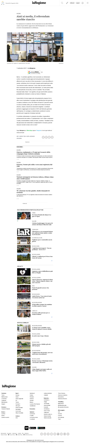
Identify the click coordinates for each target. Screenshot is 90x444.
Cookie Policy (20, 434)
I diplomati (46, 412)
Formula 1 (18, 404)
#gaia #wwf (61, 403)
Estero (3, 412)
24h (59, 412)
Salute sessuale (47, 417)
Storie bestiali (47, 405)
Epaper (77, 3)
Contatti (19, 433)
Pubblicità (26, 433)
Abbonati (72, 3)
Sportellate (18, 409)
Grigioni (3, 404)
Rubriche (46, 398)
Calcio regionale (19, 398)
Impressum (14, 433)
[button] (41, 434)
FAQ (23, 433)
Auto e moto (47, 410)
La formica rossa (34, 417)
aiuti (18, 136)
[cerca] (62, 3)
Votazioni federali (5, 409)
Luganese (3, 400)
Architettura (46, 409)
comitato (21, 136)
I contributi (32, 419)
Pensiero (32, 397)
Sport (17, 393)
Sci (16, 400)
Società (31, 400)
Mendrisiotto (4, 402)
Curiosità (46, 407)
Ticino (2, 395)
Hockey (17, 395)
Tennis (17, 402)
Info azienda (61, 417)
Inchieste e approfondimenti (48, 400)
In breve (60, 415)
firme (25, 136)
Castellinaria (32, 405)
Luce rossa (18, 411)
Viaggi (45, 401)
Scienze (32, 398)
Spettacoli (32, 393)
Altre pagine (61, 410)
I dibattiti (46, 395)
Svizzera (3, 407)
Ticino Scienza (61, 393)
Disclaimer (9, 433)
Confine (3, 413)
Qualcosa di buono (62, 398)
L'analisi (31, 415)
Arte (17, 417)
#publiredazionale (62, 405)
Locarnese (4, 398)
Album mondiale (19, 413)
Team (59, 419)
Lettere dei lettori (48, 393)
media (27, 136)
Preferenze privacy (28, 434)
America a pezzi (5, 417)
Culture (18, 416)
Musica (31, 402)
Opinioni (32, 412)
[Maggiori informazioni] (42, 72)
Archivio (60, 413)
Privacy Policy (12, 434)
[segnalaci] (67, 3)
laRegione (32, 68)
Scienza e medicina (62, 395)
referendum (19, 138)
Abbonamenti (3, 433)
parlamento (32, 136)
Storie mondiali (19, 407)
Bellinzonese (4, 397)
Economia (32, 409)
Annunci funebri (4, 434)
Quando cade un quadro (48, 414)
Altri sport (18, 405)
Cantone (3, 393)
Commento (32, 413)
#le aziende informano (63, 407)
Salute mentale (47, 416)
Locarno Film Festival (35, 404)
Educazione (61, 397)
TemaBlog (61, 401)
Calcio (17, 397)
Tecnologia (46, 403)
